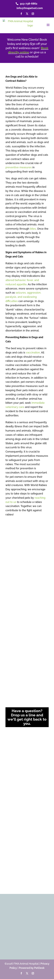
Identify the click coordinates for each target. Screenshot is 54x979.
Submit (12, 816)
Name (10, 734)
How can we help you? (19, 773)
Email (9, 749)
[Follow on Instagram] (33, 13)
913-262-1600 (29, 644)
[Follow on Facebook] (21, 13)
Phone (9, 761)
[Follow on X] (27, 13)
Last (30, 744)
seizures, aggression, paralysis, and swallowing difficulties (23, 297)
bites (33, 228)
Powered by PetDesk (31, 967)
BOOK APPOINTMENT (25, 941)
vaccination (33, 352)
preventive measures (18, 167)
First (7, 744)
